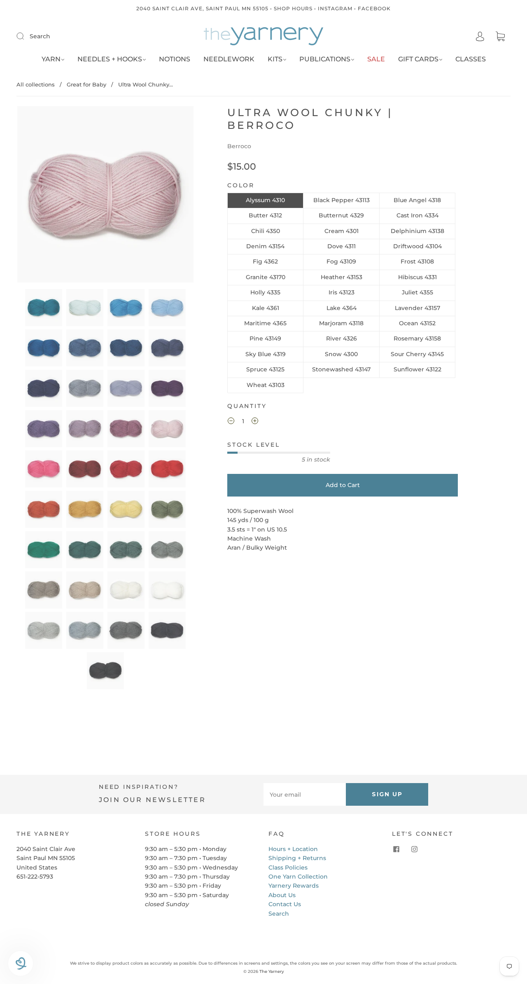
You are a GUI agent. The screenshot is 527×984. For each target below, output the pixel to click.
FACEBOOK (374, 8)
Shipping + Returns (297, 858)
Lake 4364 (341, 308)
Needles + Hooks (109, 59)
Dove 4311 (341, 246)
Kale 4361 (265, 308)
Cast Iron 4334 (417, 215)
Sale (376, 59)
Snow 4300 (341, 354)
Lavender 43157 (417, 308)
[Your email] (305, 794)
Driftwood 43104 (417, 246)
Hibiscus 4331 (417, 277)
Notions (174, 59)
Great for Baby (86, 84)
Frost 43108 (417, 261)
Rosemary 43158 (417, 338)
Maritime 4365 (265, 323)
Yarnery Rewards (293, 885)
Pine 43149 (265, 338)
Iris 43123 (341, 292)
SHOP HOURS (293, 8)
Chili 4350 (265, 231)
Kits (275, 59)
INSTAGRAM (335, 8)
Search (40, 36)
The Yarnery (271, 971)
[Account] (480, 36)
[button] (35, 196)
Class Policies (288, 867)
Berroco (239, 146)
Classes (470, 59)
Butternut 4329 (341, 215)
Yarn (51, 59)
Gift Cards (418, 59)
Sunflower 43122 (417, 369)
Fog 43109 (341, 261)
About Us (282, 895)
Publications (324, 59)
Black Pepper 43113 (341, 200)
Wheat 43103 (265, 385)
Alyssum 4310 (265, 200)
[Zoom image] (106, 196)
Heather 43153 (341, 277)
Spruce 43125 (265, 369)
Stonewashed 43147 (341, 369)
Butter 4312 (265, 215)
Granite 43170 (265, 277)
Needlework (228, 59)
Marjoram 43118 (341, 323)
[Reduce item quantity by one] (231, 422)
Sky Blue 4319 (265, 354)
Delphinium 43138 (417, 231)
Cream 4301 (341, 231)
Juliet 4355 (417, 292)
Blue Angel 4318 (417, 200)
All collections (35, 84)
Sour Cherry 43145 (417, 354)
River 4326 (341, 338)
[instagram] (414, 849)
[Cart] (500, 36)
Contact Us (284, 904)
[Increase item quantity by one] (255, 422)
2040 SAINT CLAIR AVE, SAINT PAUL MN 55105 (202, 8)
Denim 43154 (265, 246)
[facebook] (396, 849)
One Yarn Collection (298, 876)
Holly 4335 (265, 292)
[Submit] (25, 36)
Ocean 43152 (417, 323)
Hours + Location (293, 849)
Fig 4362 (265, 261)
